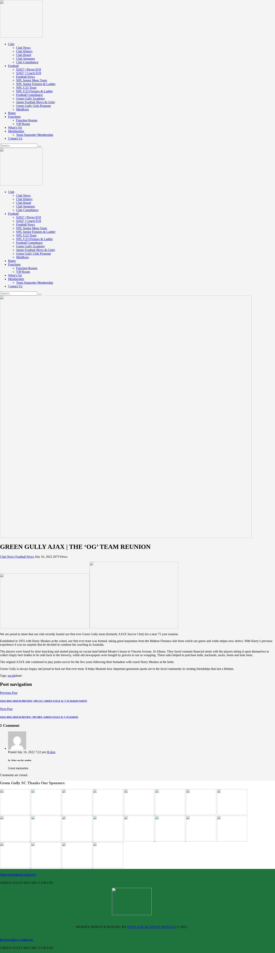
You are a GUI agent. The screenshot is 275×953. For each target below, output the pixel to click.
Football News (24, 556)
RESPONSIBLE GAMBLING (17, 940)
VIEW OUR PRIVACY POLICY (18, 874)
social (11, 675)
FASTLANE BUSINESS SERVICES (151, 927)
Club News (7, 556)
